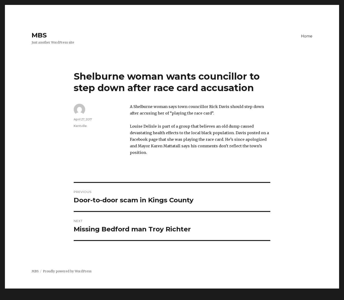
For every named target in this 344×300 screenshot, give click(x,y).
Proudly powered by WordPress (67, 271)
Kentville (80, 126)
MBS (39, 35)
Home (306, 36)
